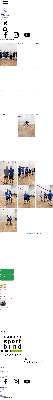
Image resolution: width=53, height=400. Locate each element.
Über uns (1, 387)
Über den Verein (5, 8)
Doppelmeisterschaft (5, 17)
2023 (3, 39)
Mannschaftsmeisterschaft (12, 397)
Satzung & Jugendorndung (3, 388)
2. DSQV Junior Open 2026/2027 (4, 307)
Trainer (1, 395)
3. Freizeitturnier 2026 (3, 291)
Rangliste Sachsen (2, 397)
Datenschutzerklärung (4, 384)
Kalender (1, 391)
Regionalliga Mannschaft (6, 15)
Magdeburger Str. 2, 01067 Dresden (4, 376)
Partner (2, 19)
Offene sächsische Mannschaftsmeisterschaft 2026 (6, 298)
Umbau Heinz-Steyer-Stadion (6, 11)
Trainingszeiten (4, 387)
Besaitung (2, 18)
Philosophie (4, 10)
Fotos (2, 13)
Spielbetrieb (2, 14)
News (2, 12)
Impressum (1, 384)
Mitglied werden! (5, 9)
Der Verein (2, 7)
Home (0, 39)
